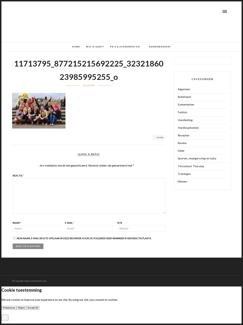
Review (182, 143)
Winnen (182, 181)
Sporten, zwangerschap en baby (197, 158)
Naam (17, 222)
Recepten (183, 135)
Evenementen (186, 104)
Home (76, 46)
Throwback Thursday (191, 166)
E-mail (69, 222)
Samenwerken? (160, 46)
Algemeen (184, 89)
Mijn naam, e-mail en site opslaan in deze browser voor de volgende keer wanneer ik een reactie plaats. (84, 238)
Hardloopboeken (188, 127)
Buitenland (184, 96)
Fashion (182, 112)
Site (119, 222)
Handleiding (185, 120)
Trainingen (184, 173)
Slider (181, 150)
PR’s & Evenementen (125, 46)
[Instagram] (27, 11)
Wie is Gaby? (95, 46)
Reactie (18, 175)
